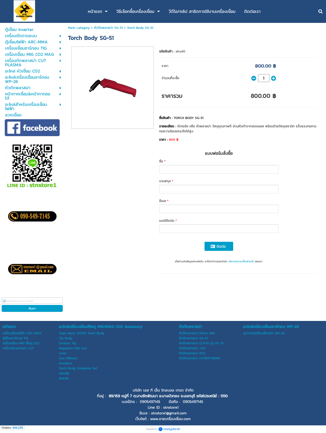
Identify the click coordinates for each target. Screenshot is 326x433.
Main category (79, 27)
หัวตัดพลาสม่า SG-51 (108, 27)
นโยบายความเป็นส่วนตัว (241, 261)
